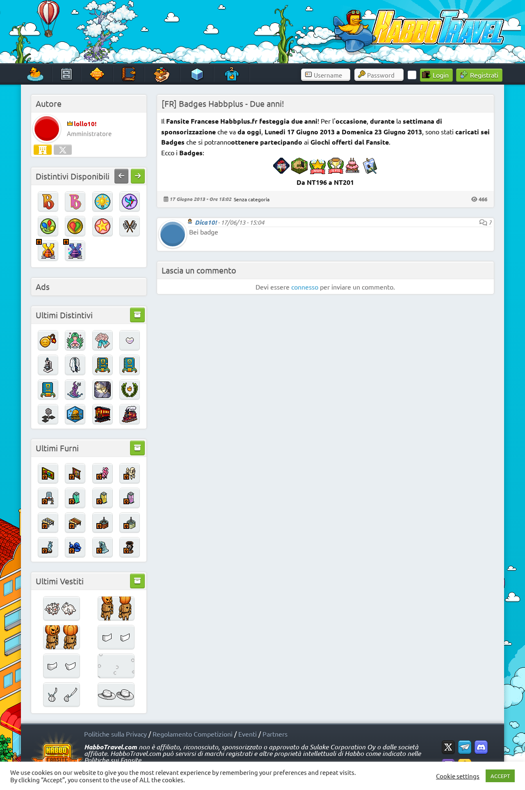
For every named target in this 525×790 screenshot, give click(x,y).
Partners (275, 734)
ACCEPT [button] (500, 775)
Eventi (247, 734)
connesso (304, 286)
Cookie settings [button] (457, 776)
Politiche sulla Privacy (115, 734)
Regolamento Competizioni (193, 734)
